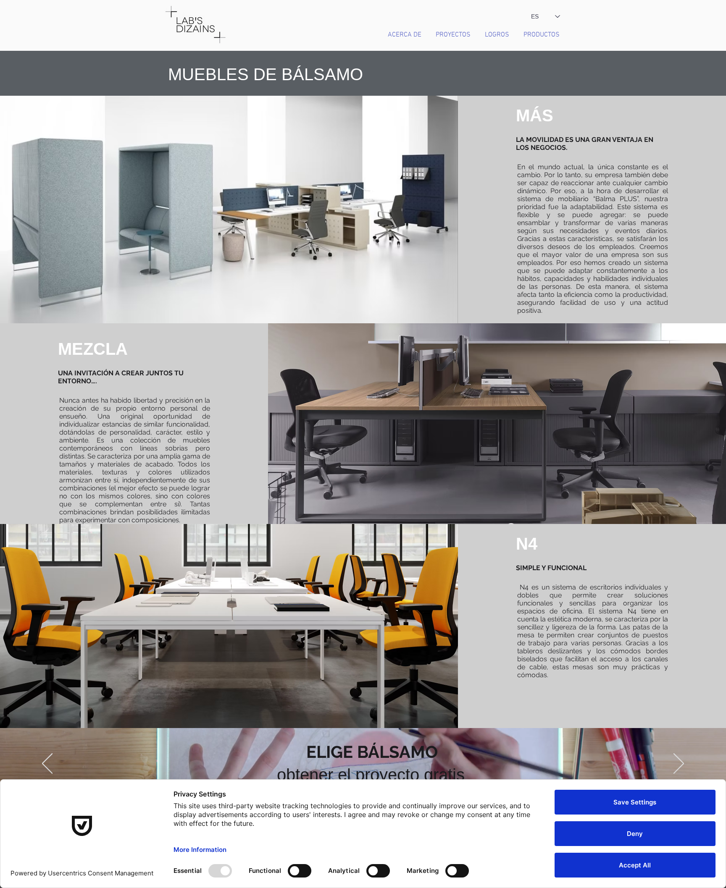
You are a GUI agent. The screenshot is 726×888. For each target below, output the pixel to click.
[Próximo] (678, 764)
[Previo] (47, 764)
